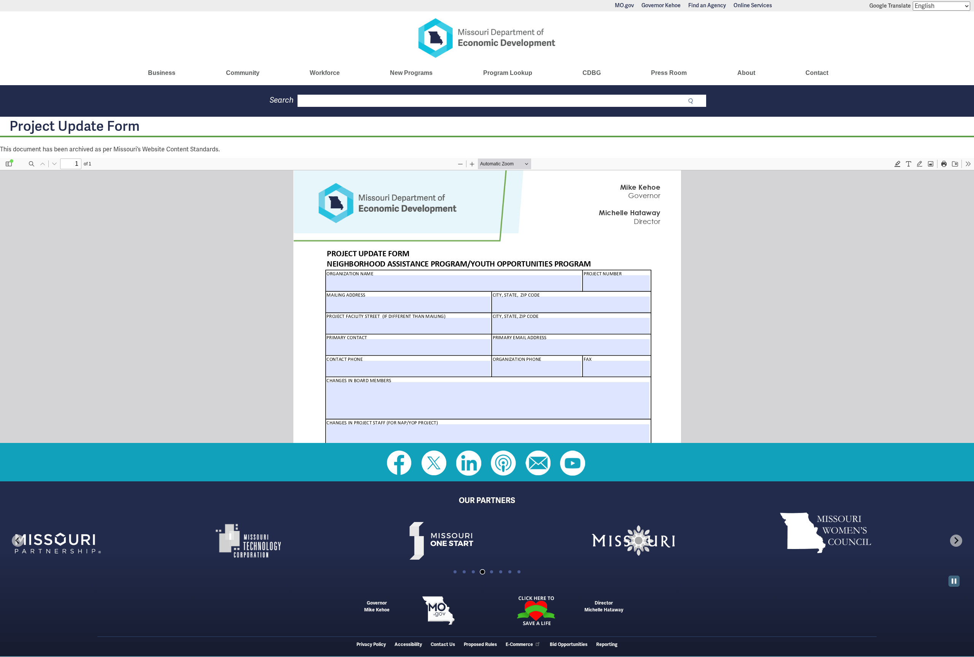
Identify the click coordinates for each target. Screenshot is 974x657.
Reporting (607, 644)
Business (161, 73)
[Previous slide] (18, 541)
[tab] (455, 571)
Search (282, 100)
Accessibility (408, 644)
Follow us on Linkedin (468, 463)
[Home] (487, 38)
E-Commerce (519, 644)
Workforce (325, 73)
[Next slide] (956, 541)
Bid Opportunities (568, 644)
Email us (538, 463)
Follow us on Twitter (434, 463)
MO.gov (624, 6)
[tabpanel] (102, 541)
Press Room (669, 73)
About (746, 73)
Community (242, 73)
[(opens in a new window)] (102, 541)
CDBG (591, 73)
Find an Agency (707, 6)
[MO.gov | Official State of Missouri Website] (438, 610)
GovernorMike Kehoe (377, 606)
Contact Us (443, 644)
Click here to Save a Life (535, 610)
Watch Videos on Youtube (572, 463)
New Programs (411, 73)
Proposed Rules (480, 644)
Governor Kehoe (661, 6)
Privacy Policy (371, 644)
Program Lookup (507, 73)
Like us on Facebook (399, 463)
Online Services (753, 6)
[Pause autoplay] (954, 581)
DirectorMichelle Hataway (603, 606)
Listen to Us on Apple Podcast (503, 463)
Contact (816, 73)
